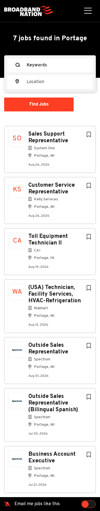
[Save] (88, 135)
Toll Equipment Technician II (48, 239)
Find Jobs (39, 104)
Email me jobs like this (37, 504)
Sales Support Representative (48, 137)
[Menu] (88, 11)
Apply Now (50, 95)
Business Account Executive (52, 457)
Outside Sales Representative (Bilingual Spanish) (53, 403)
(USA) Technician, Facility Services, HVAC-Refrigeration (54, 294)
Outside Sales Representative (48, 348)
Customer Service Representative (51, 188)
